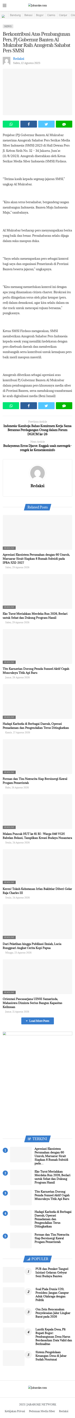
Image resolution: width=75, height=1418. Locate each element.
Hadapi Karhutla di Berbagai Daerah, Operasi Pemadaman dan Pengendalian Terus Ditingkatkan (53, 1219)
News (8, 26)
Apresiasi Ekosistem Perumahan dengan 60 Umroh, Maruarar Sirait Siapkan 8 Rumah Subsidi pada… (51, 1156)
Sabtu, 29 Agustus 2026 (17, 567)
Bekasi (28, 15)
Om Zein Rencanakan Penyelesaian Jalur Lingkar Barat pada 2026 (52, 1312)
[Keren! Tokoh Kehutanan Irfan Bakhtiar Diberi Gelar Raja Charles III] (37, 866)
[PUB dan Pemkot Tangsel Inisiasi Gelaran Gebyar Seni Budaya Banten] (14, 1275)
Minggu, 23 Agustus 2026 (18, 952)
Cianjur (63, 15)
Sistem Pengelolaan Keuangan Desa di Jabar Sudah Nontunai (51, 1355)
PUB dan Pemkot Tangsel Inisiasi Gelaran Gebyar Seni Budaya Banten (51, 1272)
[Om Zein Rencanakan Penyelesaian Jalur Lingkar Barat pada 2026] (14, 1315)
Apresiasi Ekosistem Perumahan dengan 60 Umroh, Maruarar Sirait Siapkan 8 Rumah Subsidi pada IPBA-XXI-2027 (36, 558)
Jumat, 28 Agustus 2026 (17, 677)
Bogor (40, 15)
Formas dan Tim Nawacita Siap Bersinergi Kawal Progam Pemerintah (52, 1238)
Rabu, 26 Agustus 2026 (17, 787)
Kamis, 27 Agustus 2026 (17, 732)
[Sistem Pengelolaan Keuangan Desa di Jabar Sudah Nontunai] (14, 1358)
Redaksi (18, 59)
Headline (9, 548)
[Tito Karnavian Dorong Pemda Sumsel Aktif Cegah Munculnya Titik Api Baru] (37, 646)
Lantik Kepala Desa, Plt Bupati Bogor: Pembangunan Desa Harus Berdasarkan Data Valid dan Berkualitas (53, 1336)
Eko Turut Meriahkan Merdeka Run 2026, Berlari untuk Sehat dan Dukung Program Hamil (52, 1177)
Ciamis (51, 15)
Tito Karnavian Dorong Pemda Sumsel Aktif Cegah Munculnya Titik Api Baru (52, 1195)
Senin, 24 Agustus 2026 (17, 842)
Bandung (15, 15)
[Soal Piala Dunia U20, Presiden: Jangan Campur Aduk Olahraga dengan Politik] (14, 1295)
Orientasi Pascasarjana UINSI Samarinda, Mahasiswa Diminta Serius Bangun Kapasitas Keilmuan (32, 1003)
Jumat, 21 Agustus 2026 (17, 1011)
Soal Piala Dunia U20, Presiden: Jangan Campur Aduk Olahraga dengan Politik (52, 1294)
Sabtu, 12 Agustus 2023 (26, 63)
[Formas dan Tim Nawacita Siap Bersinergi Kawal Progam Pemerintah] (37, 756)
